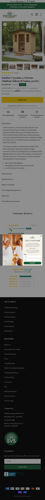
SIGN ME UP (32, 263)
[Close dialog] (41, 236)
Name (25, 254)
